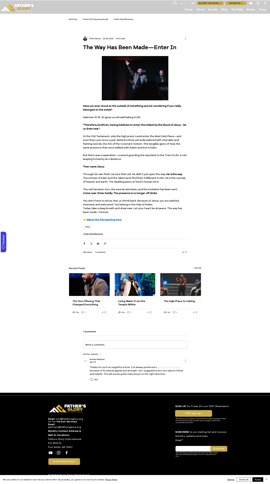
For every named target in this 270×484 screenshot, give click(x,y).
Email (178, 440)
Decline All (243, 479)
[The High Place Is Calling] (180, 284)
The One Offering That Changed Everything (86, 302)
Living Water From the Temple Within (131, 302)
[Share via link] (105, 243)
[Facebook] (265, 3)
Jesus (87, 226)
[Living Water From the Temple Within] (135, 284)
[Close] (266, 479)
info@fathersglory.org (69, 419)
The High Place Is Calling (179, 301)
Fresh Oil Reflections (123, 19)
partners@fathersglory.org (64, 427)
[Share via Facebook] (84, 243)
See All (197, 268)
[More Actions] (185, 361)
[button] (192, 3)
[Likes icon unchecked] (91, 379)
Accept (258, 479)
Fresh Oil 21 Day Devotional (95, 19)
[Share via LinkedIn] (98, 243)
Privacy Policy (111, 479)
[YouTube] (251, 3)
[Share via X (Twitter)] (91, 243)
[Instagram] (258, 3)
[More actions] (185, 38)
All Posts (73, 19)
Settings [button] (230, 479)
